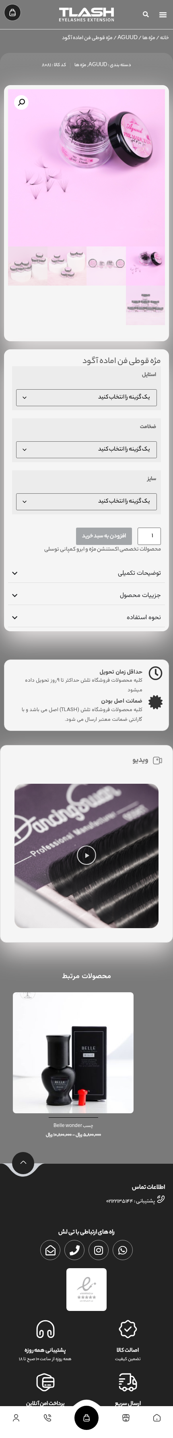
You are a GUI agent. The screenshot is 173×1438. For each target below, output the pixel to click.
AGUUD (127, 38)
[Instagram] (99, 1250)
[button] (163, 14)
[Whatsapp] (123, 1250)
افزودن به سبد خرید (104, 536)
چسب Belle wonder (87, 1126)
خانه (164, 38)
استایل (149, 375)
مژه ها (148, 38)
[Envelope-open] (50, 1250)
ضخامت (148, 427)
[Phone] (74, 1250)
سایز (152, 479)
